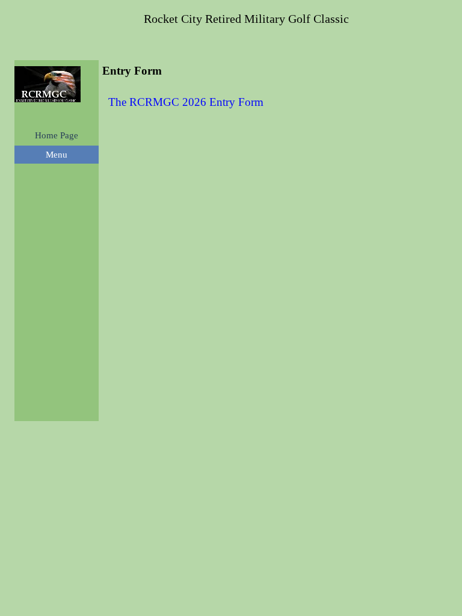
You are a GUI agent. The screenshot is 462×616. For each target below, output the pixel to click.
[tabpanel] (273, 102)
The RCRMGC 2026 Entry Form (185, 102)
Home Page (56, 135)
